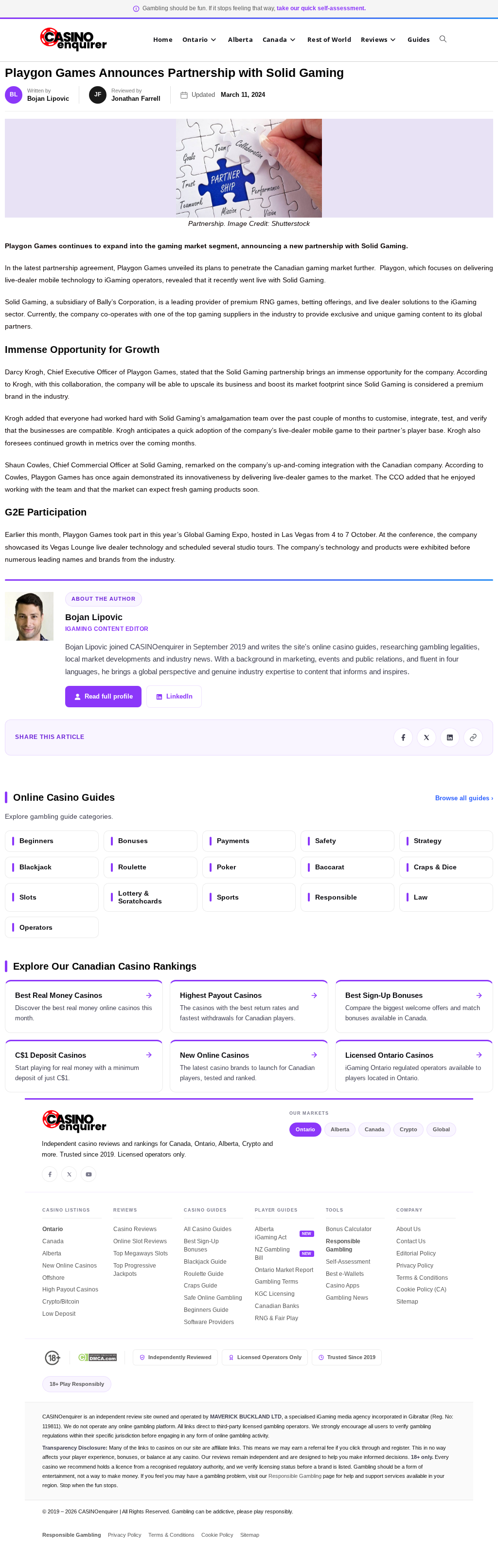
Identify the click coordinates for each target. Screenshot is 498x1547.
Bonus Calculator (349, 1229)
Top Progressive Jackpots (134, 1269)
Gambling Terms (276, 1281)
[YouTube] (88, 1174)
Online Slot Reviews (140, 1241)
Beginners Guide (206, 1310)
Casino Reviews (135, 1229)
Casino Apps (342, 1285)
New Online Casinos (69, 1265)
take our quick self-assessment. (321, 8)
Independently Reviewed (180, 1357)
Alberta (340, 1129)
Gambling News (347, 1297)
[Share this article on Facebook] (403, 737)
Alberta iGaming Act (270, 1233)
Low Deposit (58, 1313)
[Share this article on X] (426, 737)
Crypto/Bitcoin (60, 1301)
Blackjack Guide (205, 1261)
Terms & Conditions (422, 1277)
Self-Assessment (348, 1261)
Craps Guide (200, 1285)
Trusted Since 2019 (351, 1357)
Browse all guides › (464, 798)
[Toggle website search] (448, 39)
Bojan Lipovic (48, 98)
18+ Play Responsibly (77, 1384)
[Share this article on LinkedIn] (450, 737)
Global (441, 1129)
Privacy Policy (414, 1265)
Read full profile (109, 696)
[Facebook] (49, 1174)
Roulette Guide (204, 1274)
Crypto (408, 1129)
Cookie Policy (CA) (421, 1289)
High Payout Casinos (70, 1289)
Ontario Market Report (284, 1270)
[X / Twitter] (69, 1174)
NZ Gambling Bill (272, 1253)
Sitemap (407, 1301)
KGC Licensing (275, 1293)
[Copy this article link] (473, 737)
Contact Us (411, 1241)
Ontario (305, 1129)
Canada (374, 1129)
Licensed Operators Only (269, 1357)
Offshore (53, 1277)
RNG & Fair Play (276, 1318)
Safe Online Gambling (213, 1297)
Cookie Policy (217, 1535)
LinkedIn (179, 696)
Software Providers (209, 1322)
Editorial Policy (416, 1253)
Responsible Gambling (343, 1245)
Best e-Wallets (345, 1274)
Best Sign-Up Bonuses (201, 1245)
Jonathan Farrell (135, 98)
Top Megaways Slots (140, 1253)
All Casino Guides (207, 1229)
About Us (408, 1229)
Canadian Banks (277, 1306)
